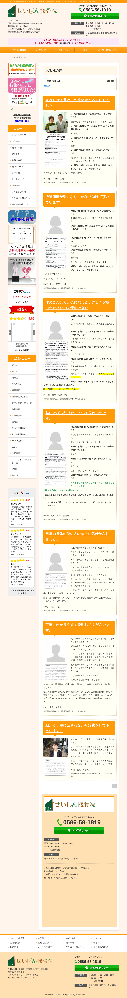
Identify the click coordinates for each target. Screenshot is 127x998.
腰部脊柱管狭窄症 (20, 397)
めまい (15, 447)
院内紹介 (16, 185)
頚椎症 (15, 378)
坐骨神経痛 (17, 441)
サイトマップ (18, 179)
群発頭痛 (16, 409)
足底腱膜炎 (17, 453)
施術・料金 (63, 50)
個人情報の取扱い (20, 204)
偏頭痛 (15, 422)
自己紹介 (16, 141)
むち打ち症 (17, 384)
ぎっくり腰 (17, 365)
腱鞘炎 (15, 469)
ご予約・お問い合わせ (108, 50)
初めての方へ (18, 167)
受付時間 (16, 173)
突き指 (15, 475)
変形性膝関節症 (19, 428)
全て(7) (47, 86)
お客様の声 (41, 50)
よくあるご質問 (19, 192)
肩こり (15, 371)
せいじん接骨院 (19, 50)
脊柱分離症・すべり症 (22, 403)
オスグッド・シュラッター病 (22, 461)
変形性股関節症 (19, 434)
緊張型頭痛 (17, 415)
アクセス (86, 50)
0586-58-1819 (66, 43)
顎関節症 (16, 390)
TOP (13, 57)
